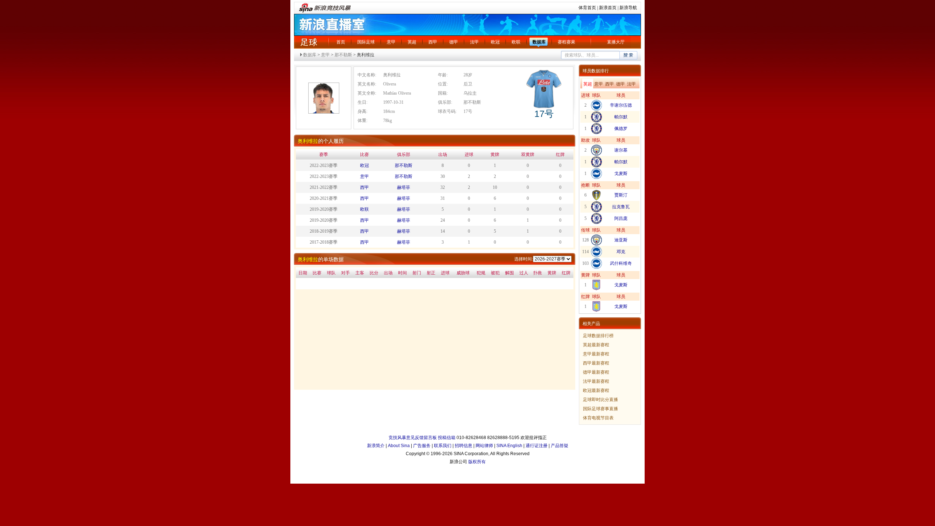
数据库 (539, 42)
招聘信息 (463, 445)
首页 (340, 42)
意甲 (391, 42)
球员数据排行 (596, 70)
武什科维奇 (621, 263)
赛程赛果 (566, 42)
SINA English (509, 445)
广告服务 (422, 445)
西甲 (432, 42)
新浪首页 (608, 7)
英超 (412, 42)
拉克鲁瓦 (621, 206)
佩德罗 (620, 128)
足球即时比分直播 (600, 399)
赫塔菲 (403, 187)
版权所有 (477, 461)
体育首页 (587, 7)
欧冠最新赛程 (596, 390)
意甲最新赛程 (596, 354)
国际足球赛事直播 (600, 408)
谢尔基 (620, 150)
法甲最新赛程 (596, 381)
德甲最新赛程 (596, 372)
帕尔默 (620, 116)
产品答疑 (559, 445)
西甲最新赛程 (596, 363)
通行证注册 (536, 445)
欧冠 (495, 42)
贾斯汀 (620, 195)
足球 (308, 42)
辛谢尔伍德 (621, 105)
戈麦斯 (620, 173)
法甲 (474, 42)
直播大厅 (616, 42)
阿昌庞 (620, 218)
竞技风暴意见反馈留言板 (413, 437)
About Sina (399, 445)
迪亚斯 (620, 240)
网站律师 (484, 445)
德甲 (453, 42)
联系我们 (442, 445)
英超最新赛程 (596, 344)
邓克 (621, 251)
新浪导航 (628, 7)
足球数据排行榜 (598, 335)
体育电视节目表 (598, 417)
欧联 (516, 42)
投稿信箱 (446, 437)
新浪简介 (376, 445)
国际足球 (366, 42)
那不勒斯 (343, 54)
